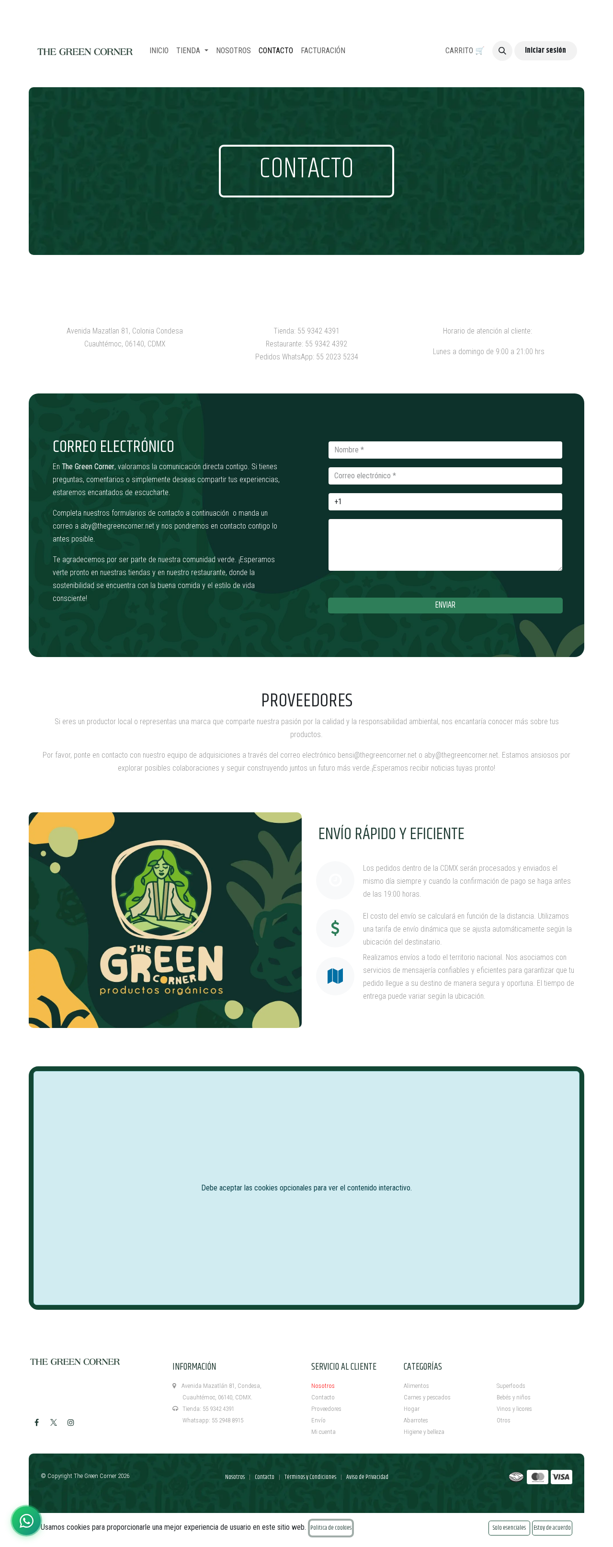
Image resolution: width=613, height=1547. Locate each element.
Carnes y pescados (427, 1397)
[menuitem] (159, 50)
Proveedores (326, 1408)
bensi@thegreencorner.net (377, 755)
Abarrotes (416, 1420)
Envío (318, 1420)
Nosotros (323, 1385)
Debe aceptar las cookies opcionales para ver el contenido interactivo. (306, 1187)
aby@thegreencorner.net (117, 526)
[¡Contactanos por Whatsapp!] (26, 1520)
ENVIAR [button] (445, 605)
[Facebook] (36, 1422)
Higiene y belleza (424, 1431)
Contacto (323, 1397)
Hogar (412, 1408)
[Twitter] (53, 1422)
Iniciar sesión (545, 51)
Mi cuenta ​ (324, 1431)
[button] (502, 51)
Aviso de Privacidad (367, 1477)
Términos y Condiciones (310, 1477)
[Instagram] (71, 1422)
